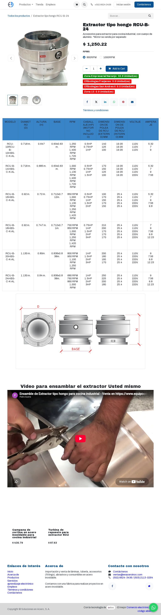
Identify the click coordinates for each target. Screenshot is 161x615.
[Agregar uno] (100, 69)
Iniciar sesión (123, 4)
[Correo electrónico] (132, 102)
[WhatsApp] (114, 102)
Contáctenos (144, 4)
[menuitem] (26, 4)
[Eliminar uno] (86, 69)
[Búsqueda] (150, 16)
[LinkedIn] (105, 102)
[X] (96, 102)
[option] (80, 520)
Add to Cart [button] (118, 68)
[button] (84, 4)
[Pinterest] (123, 102)
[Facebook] (87, 102)
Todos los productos (18, 16)
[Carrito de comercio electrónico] (76, 4)
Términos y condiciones (95, 110)
